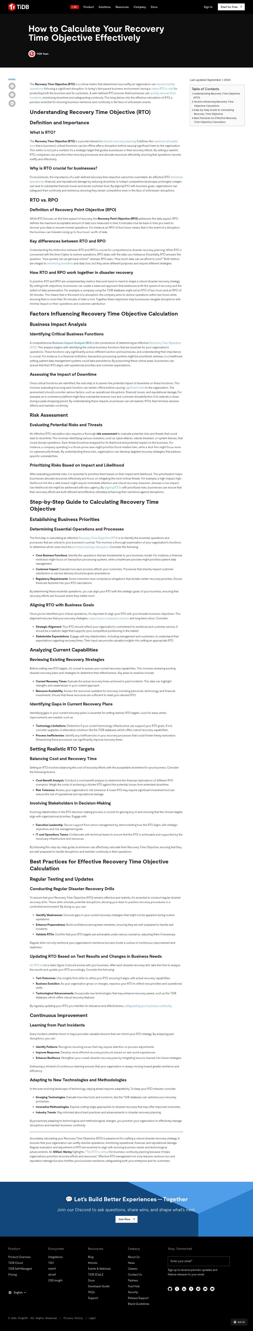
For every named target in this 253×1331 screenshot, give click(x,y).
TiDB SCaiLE (95, 1274)
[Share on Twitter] (12, 94)
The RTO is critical (97, 1151)
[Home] (18, 7)
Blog (90, 1257)
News (131, 1262)
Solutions (105, 7)
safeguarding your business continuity (148, 1006)
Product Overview (19, 1257)
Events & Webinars (99, 1268)
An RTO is (36, 965)
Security (133, 1292)
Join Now (124, 1219)
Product (88, 7)
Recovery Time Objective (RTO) (98, 538)
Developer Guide (98, 1286)
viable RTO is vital (162, 88)
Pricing (12, 1274)
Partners (133, 1280)
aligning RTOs (112, 487)
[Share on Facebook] (12, 86)
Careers (133, 1268)
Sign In (208, 7)
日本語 (14, 1300)
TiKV (51, 1262)
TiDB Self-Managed (20, 1268)
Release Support (138, 1298)
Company (140, 7)
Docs (154, 7)
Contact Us (135, 1274)
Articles (92, 1262)
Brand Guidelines (138, 1303)
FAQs (91, 1292)
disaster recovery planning (119, 141)
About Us (134, 1257)
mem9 (52, 1268)
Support (93, 1298)
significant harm (135, 387)
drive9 (52, 1274)
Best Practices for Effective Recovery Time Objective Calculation (215, 120)
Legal (92, 1318)
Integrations (55, 1257)
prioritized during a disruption (90, 547)
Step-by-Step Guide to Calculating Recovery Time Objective (214, 111)
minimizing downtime (60, 263)
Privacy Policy (73, 1318)
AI (75, 7)
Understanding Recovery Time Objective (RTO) (216, 95)
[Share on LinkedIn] (12, 103)
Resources (122, 7)
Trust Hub (134, 1286)
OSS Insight (55, 1280)
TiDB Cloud (15, 1262)
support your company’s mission (108, 618)
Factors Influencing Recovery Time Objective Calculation (213, 103)
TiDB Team (43, 53)
